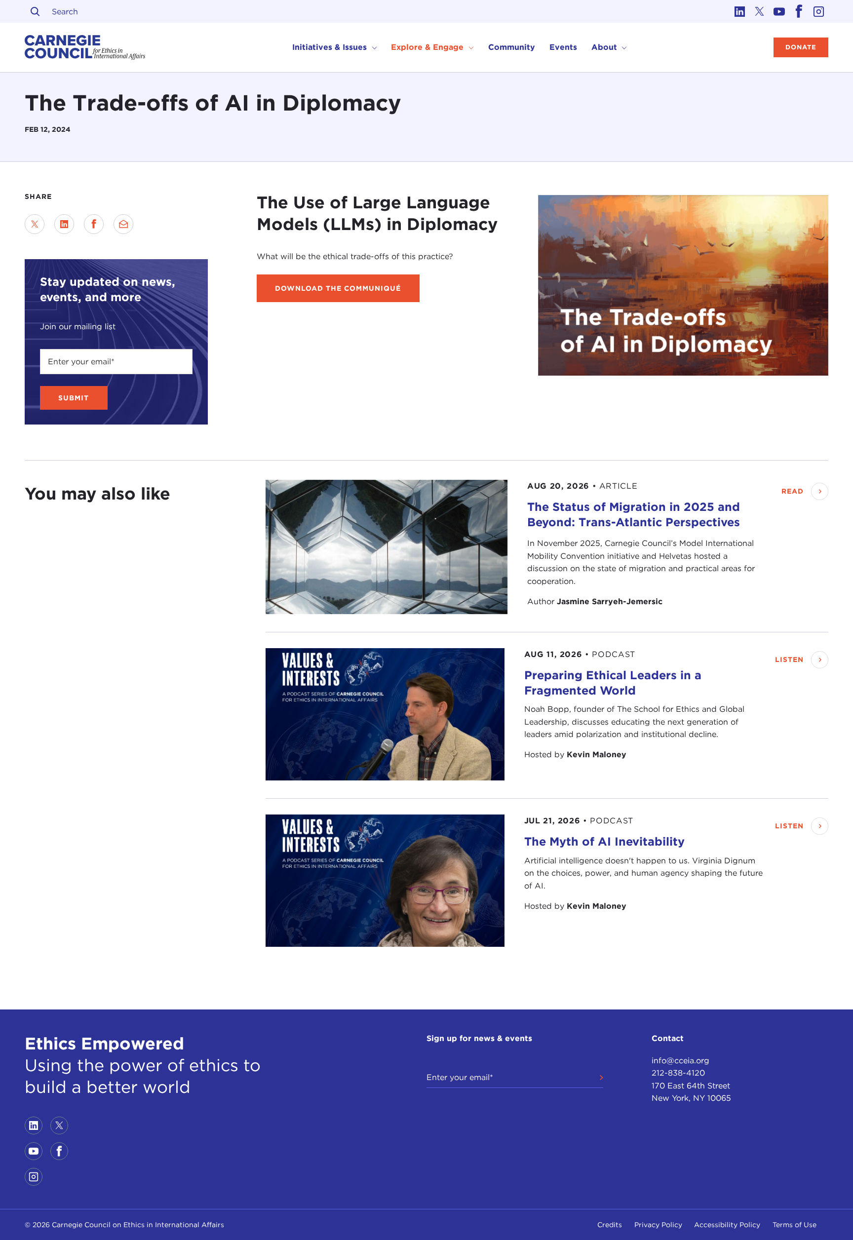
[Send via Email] (123, 224)
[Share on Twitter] (34, 224)
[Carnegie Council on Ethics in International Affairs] (85, 47)
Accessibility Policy (727, 1225)
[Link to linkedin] (739, 11)
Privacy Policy (658, 1225)
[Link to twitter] (759, 11)
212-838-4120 (678, 1073)
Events (563, 47)
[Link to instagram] (818, 11)
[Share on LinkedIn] (64, 224)
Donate (800, 47)
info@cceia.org (680, 1060)
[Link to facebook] (799, 11)
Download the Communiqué (338, 288)
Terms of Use (794, 1225)
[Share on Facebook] (94, 224)
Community (511, 47)
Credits (609, 1225)
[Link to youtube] (779, 11)
